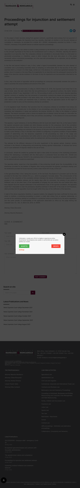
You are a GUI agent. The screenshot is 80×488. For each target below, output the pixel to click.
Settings (21, 250)
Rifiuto (56, 246)
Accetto (24, 246)
